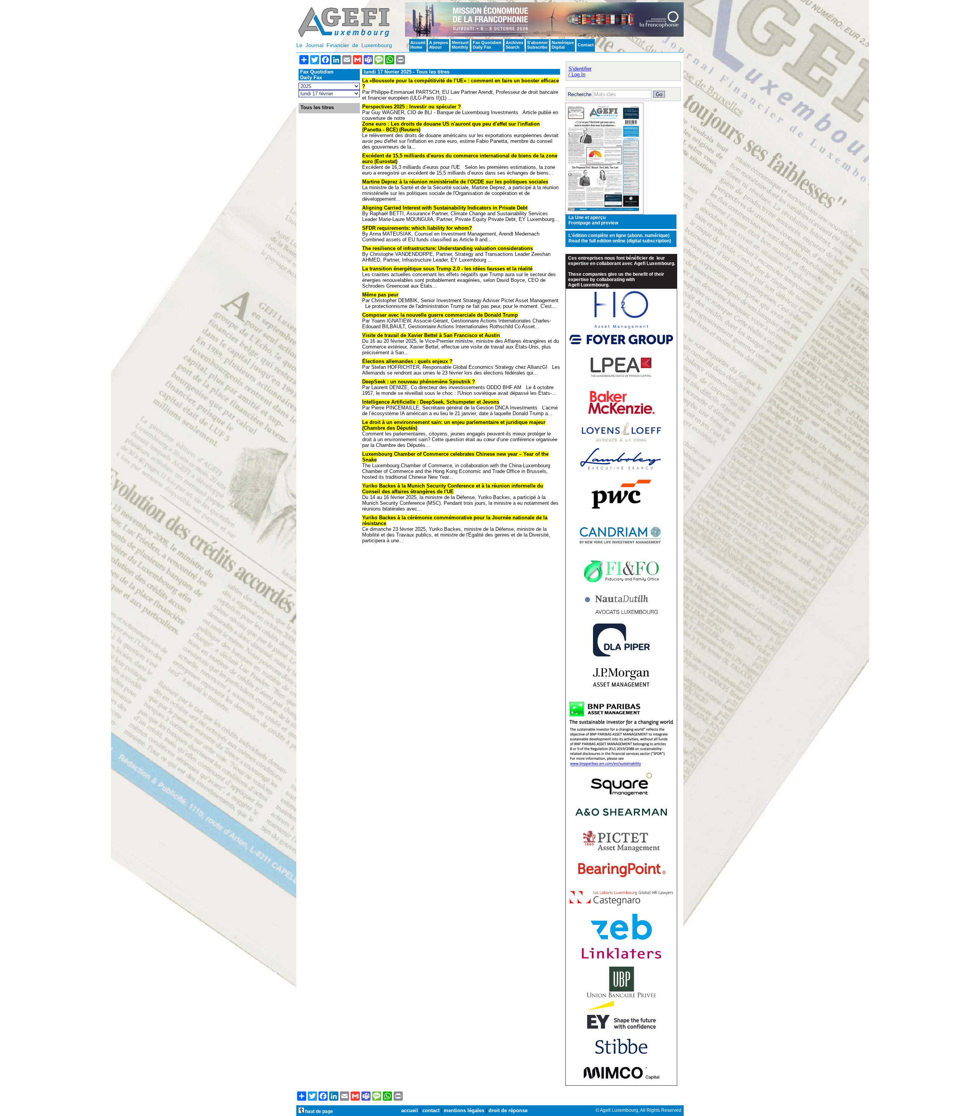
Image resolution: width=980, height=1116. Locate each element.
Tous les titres (317, 107)
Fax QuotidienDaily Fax (487, 44)
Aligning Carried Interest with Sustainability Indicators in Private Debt (445, 208)
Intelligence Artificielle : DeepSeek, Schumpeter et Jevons (430, 402)
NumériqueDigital (563, 44)
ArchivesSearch (514, 44)
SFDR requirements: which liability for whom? (417, 228)
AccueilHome (417, 44)
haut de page (318, 1111)
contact (430, 1110)
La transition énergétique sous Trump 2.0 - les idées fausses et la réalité (447, 269)
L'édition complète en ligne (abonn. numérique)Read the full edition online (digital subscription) (619, 238)
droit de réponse (508, 1110)
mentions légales (464, 1110)
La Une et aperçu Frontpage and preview (593, 220)
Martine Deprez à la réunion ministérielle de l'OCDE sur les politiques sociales (455, 182)
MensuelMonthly (460, 44)
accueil (409, 1110)
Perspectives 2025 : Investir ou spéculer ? (411, 107)
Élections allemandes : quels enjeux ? (407, 361)
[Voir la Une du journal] (604, 213)
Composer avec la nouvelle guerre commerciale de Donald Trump (440, 315)
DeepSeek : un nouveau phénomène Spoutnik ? (418, 382)
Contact (586, 45)
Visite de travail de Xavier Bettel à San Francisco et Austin (431, 335)
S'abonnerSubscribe (537, 44)
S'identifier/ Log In (579, 71)
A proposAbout (438, 44)
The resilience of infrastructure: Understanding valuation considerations (447, 248)
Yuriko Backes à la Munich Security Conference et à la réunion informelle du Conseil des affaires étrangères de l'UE (452, 488)
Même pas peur (380, 295)
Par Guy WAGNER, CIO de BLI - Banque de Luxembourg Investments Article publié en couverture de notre (460, 115)
